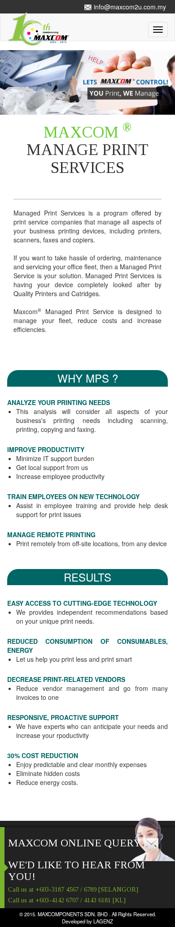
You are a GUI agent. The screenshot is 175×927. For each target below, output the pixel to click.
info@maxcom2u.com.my (129, 6)
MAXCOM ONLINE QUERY (76, 843)
